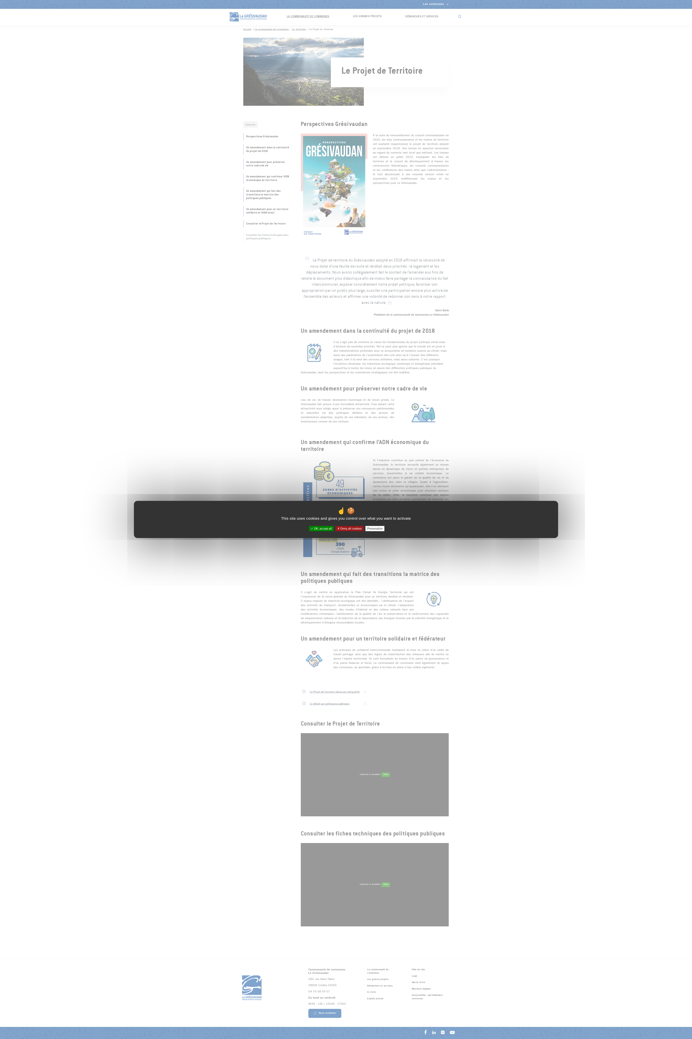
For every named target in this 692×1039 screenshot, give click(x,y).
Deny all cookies (351, 528)
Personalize (375, 528)
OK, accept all (322, 528)
